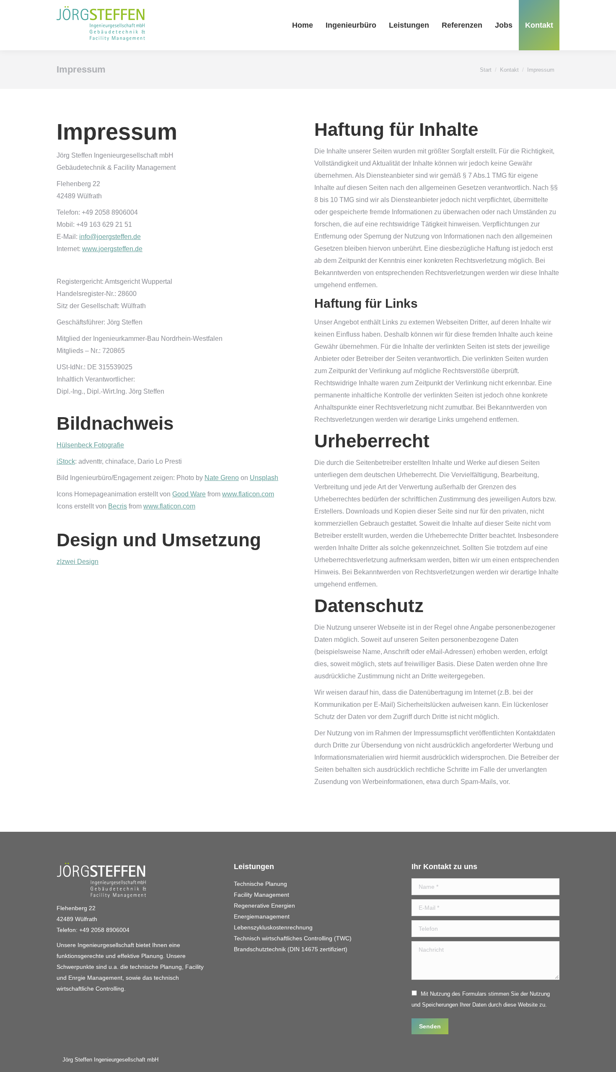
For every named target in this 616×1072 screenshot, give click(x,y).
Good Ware (189, 494)
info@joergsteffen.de (110, 236)
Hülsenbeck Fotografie (90, 445)
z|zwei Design (77, 561)
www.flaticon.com (248, 494)
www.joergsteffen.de (112, 248)
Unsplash (264, 477)
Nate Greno (221, 477)
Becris (117, 506)
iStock (66, 461)
